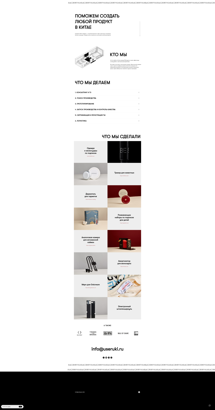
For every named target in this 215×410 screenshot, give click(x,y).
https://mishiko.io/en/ (124, 175)
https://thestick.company (91, 199)
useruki (110, 349)
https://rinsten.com (124, 266)
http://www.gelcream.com (90, 287)
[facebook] (104, 357)
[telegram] (109, 357)
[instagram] (106, 357)
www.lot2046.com (90, 156)
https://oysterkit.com (124, 223)
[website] (111, 357)
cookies (9, 406)
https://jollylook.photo (90, 245)
